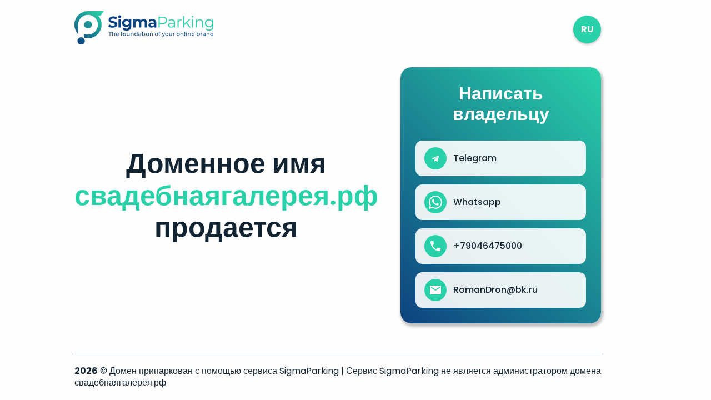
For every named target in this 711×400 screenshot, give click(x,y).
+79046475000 (487, 246)
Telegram (475, 158)
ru (587, 29)
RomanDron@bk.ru (495, 290)
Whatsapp (477, 202)
